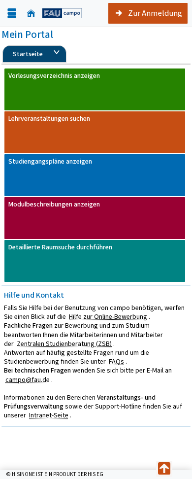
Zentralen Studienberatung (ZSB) (64, 343)
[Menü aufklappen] (12, 13)
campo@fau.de (27, 379)
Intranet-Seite (48, 415)
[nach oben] (164, 469)
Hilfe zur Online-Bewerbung (108, 316)
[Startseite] (31, 13)
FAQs (116, 361)
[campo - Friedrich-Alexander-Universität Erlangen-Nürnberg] (62, 13)
